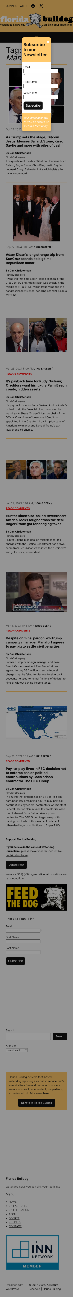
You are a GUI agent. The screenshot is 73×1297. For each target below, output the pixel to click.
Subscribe (33, 105)
